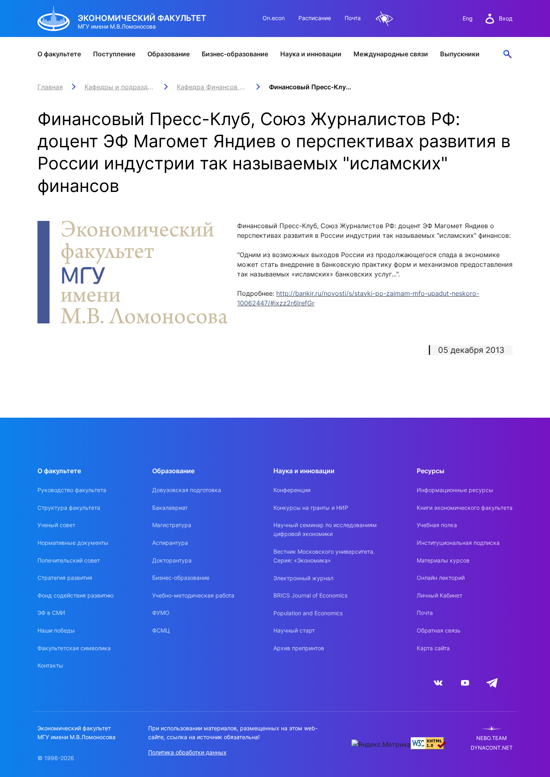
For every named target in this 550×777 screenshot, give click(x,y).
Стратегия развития (64, 577)
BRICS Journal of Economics (310, 595)
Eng (468, 18)
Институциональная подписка (458, 542)
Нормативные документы (72, 542)
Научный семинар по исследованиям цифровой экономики (325, 529)
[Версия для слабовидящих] (384, 19)
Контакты (50, 665)
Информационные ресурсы (455, 489)
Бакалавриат (170, 507)
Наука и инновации (310, 54)
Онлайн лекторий (441, 577)
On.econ (274, 17)
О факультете (59, 54)
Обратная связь (439, 630)
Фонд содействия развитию (75, 595)
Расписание (314, 17)
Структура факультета (68, 507)
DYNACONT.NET (492, 748)
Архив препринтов (298, 648)
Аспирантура (170, 542)
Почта (353, 17)
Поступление (114, 54)
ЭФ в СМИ (51, 612)
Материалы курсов (443, 560)
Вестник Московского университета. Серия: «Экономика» (324, 556)
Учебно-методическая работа (193, 595)
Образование (168, 54)
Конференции (291, 489)
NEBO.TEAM (491, 738)
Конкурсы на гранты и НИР (310, 507)
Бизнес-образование (235, 54)
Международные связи (391, 54)
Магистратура (171, 524)
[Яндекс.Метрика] (381, 744)
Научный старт (294, 630)
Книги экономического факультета (465, 507)
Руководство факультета (71, 489)
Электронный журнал (303, 578)
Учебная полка (437, 524)
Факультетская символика (74, 648)
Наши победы (56, 630)
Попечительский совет (68, 560)
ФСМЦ (161, 630)
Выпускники (460, 54)
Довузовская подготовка (186, 489)
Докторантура (172, 560)
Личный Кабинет (439, 595)
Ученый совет (56, 524)
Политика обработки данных (187, 752)
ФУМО (161, 612)
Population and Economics (308, 613)
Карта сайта (433, 648)
